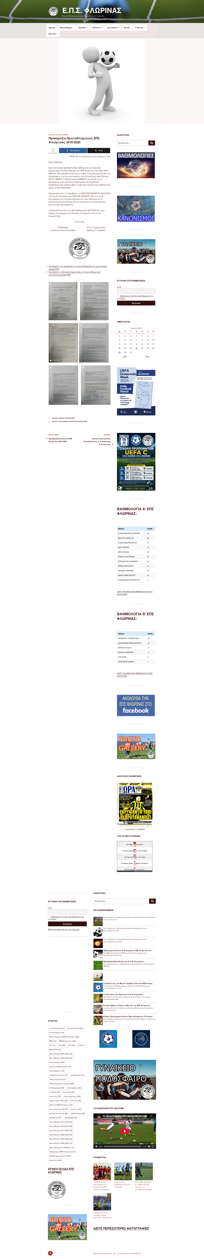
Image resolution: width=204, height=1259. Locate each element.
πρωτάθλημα (82, 421)
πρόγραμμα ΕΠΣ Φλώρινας (62, 1151)
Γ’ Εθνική (139, 27)
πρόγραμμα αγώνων (60, 1156)
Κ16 (81, 1045)
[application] (124, 1131)
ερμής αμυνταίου (58, 1100)
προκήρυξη (73, 421)
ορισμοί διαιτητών (58, 1113)
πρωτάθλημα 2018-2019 (60, 1126)
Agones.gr (144, 871)
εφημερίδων (141, 829)
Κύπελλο (96, 27)
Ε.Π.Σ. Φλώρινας (91, 10)
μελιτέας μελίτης (58, 1109)
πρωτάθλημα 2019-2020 (60, 1130)
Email (119, 287)
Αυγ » (147, 356)
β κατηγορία (74, 1088)
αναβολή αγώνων (58, 1075)
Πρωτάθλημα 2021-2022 (60, 1054)
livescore (150, 871)
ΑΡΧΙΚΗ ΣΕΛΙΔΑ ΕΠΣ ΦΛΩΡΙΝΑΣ (61, 1170)
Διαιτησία (112, 27)
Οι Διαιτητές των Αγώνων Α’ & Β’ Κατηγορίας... (123, 994)
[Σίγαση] (149, 1146)
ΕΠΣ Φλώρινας (63, 135)
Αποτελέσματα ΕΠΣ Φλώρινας (64, 1037)
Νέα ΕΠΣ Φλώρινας (58, 418)
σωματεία (55, 1160)
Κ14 (71, 1045)
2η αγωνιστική (75, 1028)
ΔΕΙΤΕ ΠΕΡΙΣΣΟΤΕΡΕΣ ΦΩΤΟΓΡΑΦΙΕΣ (121, 1228)
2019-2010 (55, 421)
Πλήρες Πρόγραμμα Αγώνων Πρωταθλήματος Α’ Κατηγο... (128, 1016)
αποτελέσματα (57, 1079)
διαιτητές (55, 1096)
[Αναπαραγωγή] (96, 1146)
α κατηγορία (56, 1071)
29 (119, 352)
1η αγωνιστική (57, 1028)
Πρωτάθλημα (66, 27)
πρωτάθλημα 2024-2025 (60, 1139)
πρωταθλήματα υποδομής (61, 1147)
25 (137, 348)
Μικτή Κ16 (55, 1049)
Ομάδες (82, 27)
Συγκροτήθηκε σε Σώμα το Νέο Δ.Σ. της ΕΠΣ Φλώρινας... (127, 1005)
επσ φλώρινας (63, 421)
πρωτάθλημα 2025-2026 (60, 1143)
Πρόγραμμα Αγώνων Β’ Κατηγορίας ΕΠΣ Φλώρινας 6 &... (127, 950)
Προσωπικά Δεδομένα (102, 1253)
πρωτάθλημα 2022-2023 (60, 1134)
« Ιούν (124, 356)
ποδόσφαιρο (78, 1113)
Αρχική (52, 27)
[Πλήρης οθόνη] (153, 1146)
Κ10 (52, 1045)
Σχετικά (52, 33)
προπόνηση (71, 1117)
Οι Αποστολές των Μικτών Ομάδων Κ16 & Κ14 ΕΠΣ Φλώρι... (128, 983)
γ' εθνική (54, 1092)
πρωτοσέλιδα (130, 829)
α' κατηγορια (57, 1062)
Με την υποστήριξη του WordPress (127, 1253)
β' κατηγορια (56, 1088)
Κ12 (62, 1045)
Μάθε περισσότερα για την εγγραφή (63, 929)
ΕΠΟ (52, 1041)
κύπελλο (75, 1100)
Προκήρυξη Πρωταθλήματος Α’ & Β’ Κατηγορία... (124, 961)
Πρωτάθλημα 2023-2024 (60, 1058)
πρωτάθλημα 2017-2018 (60, 1122)
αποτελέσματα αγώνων (61, 1083)
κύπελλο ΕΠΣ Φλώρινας (61, 1105)
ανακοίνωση (77, 1075)
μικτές (76, 1109)
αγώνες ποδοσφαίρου (60, 1066)
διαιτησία (69, 1092)
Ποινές (127, 27)
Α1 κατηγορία (56, 1032)
